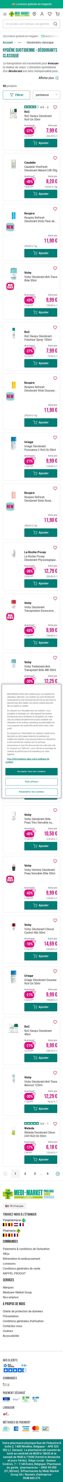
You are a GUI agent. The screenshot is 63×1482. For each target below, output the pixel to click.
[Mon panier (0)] (57, 14)
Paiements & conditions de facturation (26, 1249)
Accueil (8, 42)
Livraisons (9, 1263)
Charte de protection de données (23, 1311)
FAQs (6, 1253)
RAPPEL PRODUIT (14, 1273)
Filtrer (19, 95)
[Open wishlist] (49, 14)
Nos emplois (11, 1297)
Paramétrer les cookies (31, 792)
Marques (8, 1287)
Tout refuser (31, 781)
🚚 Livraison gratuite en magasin (32, 4)
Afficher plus (46, 78)
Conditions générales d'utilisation (23, 1321)
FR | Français (16, 1206)
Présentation (11, 1316)
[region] (31, 741)
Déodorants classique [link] (40, 42)
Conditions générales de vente (21, 1268)
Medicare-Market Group (17, 1292)
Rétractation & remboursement (21, 1258)
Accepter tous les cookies (32, 771)
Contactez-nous (12, 1326)
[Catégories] (5, 14)
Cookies (8, 1331)
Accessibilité (11, 1336)
